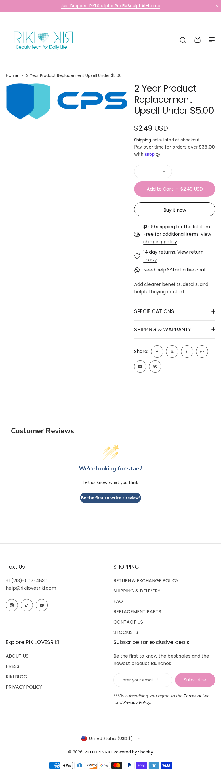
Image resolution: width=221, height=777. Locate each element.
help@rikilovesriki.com (31, 588)
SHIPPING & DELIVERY (136, 591)
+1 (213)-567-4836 (26, 580)
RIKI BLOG (16, 676)
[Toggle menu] (211, 39)
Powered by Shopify (133, 752)
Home (12, 75)
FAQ (118, 601)
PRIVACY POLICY (24, 687)
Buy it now (174, 210)
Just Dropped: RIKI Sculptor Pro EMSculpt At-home (110, 6)
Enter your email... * (140, 680)
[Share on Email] (140, 366)
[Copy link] (155, 366)
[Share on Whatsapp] (202, 351)
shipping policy (160, 241)
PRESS (12, 666)
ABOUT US (17, 656)
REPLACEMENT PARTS (137, 611)
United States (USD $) (111, 738)
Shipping (142, 140)
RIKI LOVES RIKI (98, 752)
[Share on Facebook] (157, 351)
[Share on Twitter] (172, 351)
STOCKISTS (125, 632)
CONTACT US (128, 622)
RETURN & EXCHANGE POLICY (145, 580)
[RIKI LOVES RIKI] (42, 39)
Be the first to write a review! (110, 498)
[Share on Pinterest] (187, 351)
